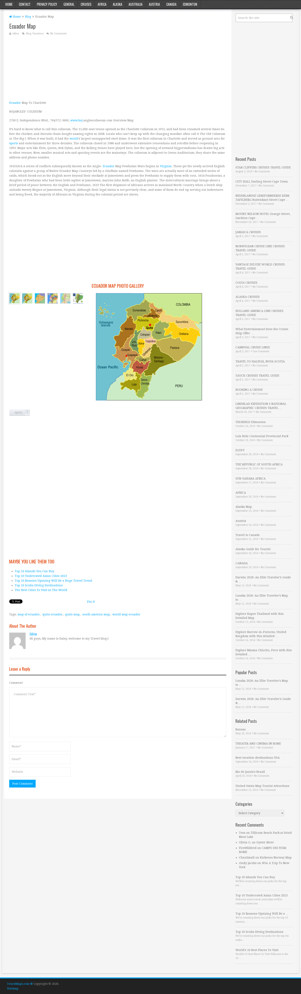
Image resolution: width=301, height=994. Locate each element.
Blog (28, 16)
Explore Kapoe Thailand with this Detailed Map (259, 615)
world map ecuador (126, 614)
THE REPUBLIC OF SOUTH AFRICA (259, 464)
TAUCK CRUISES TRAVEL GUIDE (257, 375)
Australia (136, 4)
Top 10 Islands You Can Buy (34, 571)
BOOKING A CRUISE (249, 389)
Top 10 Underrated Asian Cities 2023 (41, 576)
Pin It (91, 601)
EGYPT (240, 450)
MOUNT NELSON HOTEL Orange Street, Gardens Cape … (262, 216)
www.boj (76, 120)
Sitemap (12, 988)
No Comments (58, 33)
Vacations (38, 33)
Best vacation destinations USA (257, 757)
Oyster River (265, 842)
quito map (72, 614)
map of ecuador (29, 614)
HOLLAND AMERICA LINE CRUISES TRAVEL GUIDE (259, 313)
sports (13, 143)
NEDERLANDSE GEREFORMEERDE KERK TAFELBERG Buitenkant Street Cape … (262, 197)
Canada (171, 4)
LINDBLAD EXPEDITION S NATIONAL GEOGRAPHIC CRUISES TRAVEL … (260, 406)
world (74, 138)
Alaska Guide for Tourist (252, 549)
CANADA (241, 563)
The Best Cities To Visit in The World (41, 590)
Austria (154, 4)
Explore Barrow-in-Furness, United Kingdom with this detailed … (260, 634)
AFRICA (240, 492)
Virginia (166, 166)
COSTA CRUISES (246, 282)
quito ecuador (52, 614)
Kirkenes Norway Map (276, 857)
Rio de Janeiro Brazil (250, 771)
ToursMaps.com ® (20, 983)
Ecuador (15, 102)
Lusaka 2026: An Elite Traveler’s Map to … (261, 597)
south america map (96, 614)
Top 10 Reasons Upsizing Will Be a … (262, 913)
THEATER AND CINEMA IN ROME (258, 743)
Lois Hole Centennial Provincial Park (261, 436)
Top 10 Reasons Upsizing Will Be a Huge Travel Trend (53, 580)
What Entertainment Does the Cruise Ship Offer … (261, 331)
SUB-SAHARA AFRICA (250, 478)
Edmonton (190, 4)
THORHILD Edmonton (250, 422)
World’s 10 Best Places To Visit (256, 950)
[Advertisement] (117, 67)
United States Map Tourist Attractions (262, 786)
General (68, 4)
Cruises (86, 4)
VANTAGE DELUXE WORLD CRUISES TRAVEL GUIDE (260, 266)
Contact (25, 4)
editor (15, 33)
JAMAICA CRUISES (248, 232)
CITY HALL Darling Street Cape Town (261, 181)
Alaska (117, 4)
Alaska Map (243, 506)
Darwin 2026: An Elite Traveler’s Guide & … (263, 579)
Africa (102, 4)
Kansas (240, 729)
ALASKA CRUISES (247, 296)
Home (8, 4)
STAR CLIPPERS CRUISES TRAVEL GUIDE (263, 167)
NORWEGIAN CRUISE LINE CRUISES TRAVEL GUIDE (260, 248)
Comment (16, 682)
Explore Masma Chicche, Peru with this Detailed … (263, 652)
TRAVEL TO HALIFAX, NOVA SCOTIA (260, 361)
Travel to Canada (247, 535)
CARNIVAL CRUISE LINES (252, 347)
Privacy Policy (47, 4)
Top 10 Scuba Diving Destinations (39, 585)
